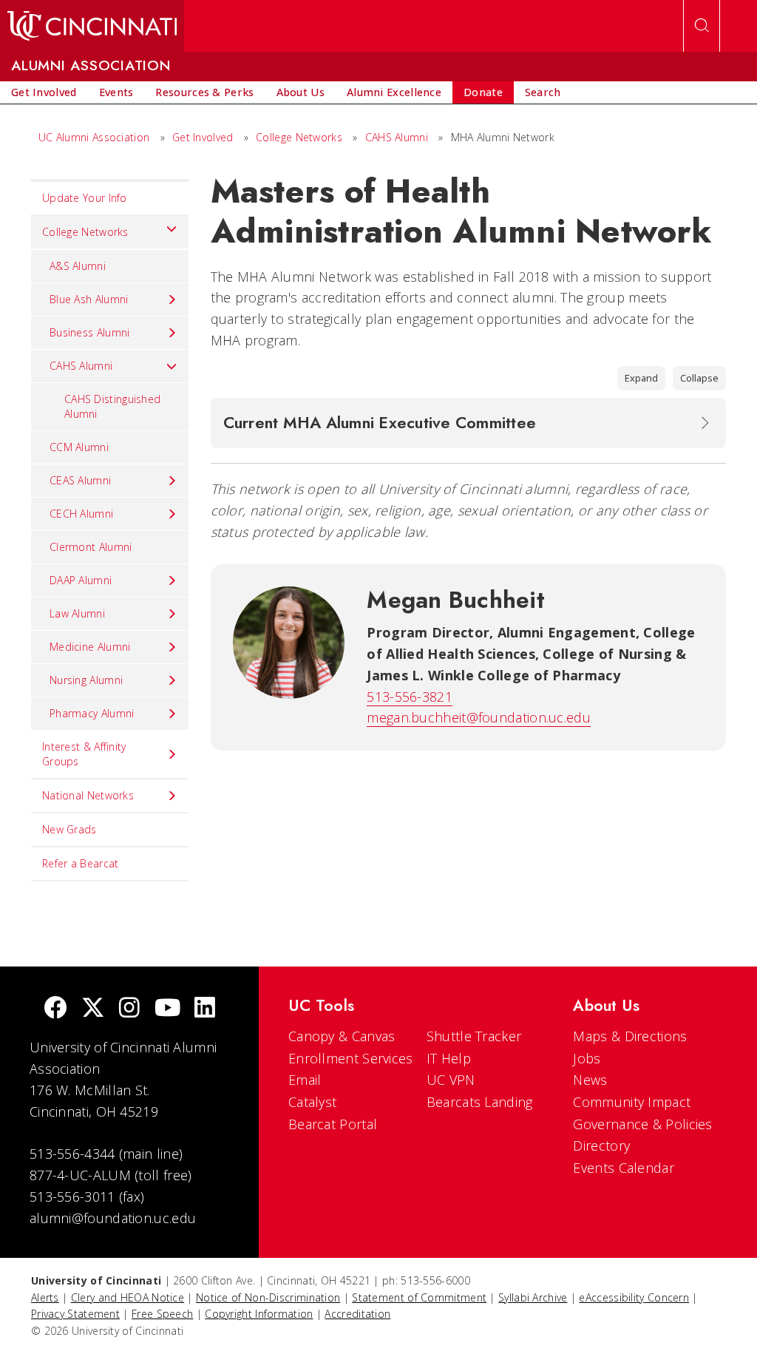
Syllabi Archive (533, 1297)
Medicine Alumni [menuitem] (90, 647)
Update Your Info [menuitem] (84, 198)
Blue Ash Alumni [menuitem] (89, 299)
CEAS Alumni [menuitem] (80, 480)
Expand (641, 378)
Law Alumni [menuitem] (77, 613)
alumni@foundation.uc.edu (113, 1218)
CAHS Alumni (396, 137)
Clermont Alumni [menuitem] (91, 547)
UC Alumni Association (93, 137)
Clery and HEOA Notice (127, 1297)
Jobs (586, 1058)
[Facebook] (55, 1009)
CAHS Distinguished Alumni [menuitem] (112, 406)
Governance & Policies (642, 1124)
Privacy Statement (75, 1314)
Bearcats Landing (480, 1102)
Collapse (699, 378)
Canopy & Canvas (342, 1036)
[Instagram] (129, 1009)
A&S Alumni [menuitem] (78, 266)
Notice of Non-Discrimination (268, 1297)
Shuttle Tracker (474, 1036)
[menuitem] (44, 92)
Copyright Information (259, 1314)
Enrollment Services (350, 1058)
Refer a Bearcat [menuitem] (80, 863)
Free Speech (162, 1314)
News (590, 1080)
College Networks (299, 137)
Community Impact (631, 1102)
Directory (601, 1145)
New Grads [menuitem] (69, 829)
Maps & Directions (630, 1036)
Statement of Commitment (419, 1297)
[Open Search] (701, 26)
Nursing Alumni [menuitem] (86, 680)
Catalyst (312, 1102)
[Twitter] (93, 1009)
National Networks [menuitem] (88, 795)
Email (305, 1080)
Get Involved (203, 137)
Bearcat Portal (332, 1124)
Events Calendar (623, 1168)
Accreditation (357, 1314)
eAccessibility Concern (634, 1297)
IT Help (449, 1058)
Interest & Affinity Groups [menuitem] (84, 753)
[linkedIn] (204, 1009)
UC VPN (451, 1080)
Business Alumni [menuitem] (90, 332)
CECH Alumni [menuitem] (81, 514)
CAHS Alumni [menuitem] (81, 366)
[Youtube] (167, 1009)
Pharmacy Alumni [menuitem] (92, 713)
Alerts (45, 1297)
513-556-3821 (409, 696)
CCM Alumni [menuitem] (79, 447)
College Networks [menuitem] (85, 232)
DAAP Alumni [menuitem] (81, 580)
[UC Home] (92, 26)
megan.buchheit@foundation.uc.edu (479, 717)
